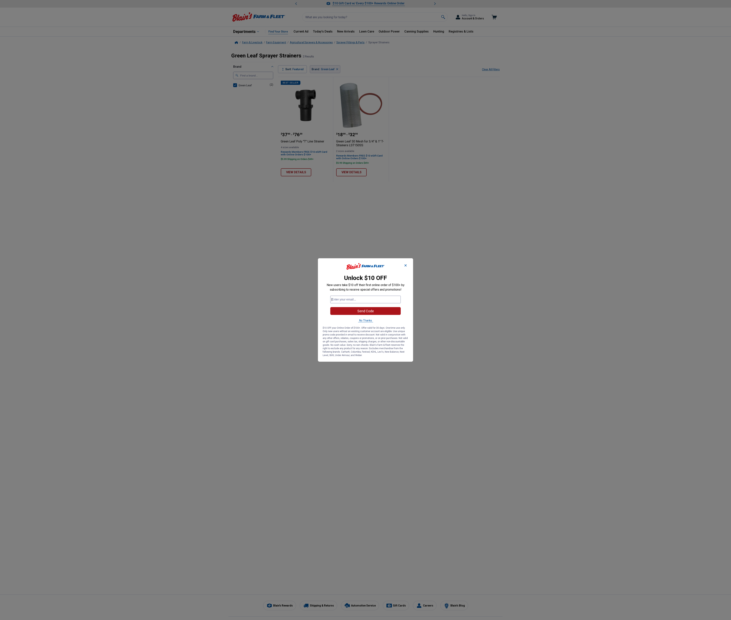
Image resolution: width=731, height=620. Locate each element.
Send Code (365, 311)
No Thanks (365, 320)
